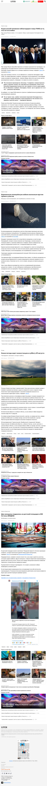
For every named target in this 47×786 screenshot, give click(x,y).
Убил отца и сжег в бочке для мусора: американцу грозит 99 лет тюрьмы (18, 311)
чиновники (13, 112)
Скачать (11, 760)
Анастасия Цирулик (5, 201)
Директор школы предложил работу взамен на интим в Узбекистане (17, 156)
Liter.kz (41, 70)
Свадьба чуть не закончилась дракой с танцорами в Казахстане (18, 577)
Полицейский (8, 271)
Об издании (3, 764)
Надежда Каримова (5, 36)
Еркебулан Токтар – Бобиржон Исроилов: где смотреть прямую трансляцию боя (22, 171)
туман (19, 433)
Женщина (13, 271)
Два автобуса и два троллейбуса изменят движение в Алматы (16, 690)
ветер (22, 433)
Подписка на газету (40, 1)
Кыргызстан (8, 112)
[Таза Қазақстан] (34, 1)
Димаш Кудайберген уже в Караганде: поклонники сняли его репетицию (18, 179)
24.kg (9, 72)
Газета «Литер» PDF (5, 769)
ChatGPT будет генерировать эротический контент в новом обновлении (18, 152)
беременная (23, 271)
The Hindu (15, 236)
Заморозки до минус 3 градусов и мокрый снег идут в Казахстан (16, 472)
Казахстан (3, 433)
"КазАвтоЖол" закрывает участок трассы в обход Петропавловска (17, 185)
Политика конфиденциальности (7, 766)
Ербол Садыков (4, 358)
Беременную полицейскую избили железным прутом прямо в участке (18, 175)
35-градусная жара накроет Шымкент (10, 476)
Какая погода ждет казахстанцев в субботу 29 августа (14, 182)
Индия (3, 271)
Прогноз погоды (9, 433)
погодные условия (28, 433)
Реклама (2, 765)
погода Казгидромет (35, 433)
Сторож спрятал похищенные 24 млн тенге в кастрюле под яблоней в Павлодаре (20, 686)
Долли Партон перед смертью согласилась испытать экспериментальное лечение (20, 315)
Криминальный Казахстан (25, 554)
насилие (3, 112)
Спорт (3, 169)
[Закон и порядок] (27, 1)
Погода (15, 433)
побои (18, 112)
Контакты (3, 768)
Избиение (18, 271)
